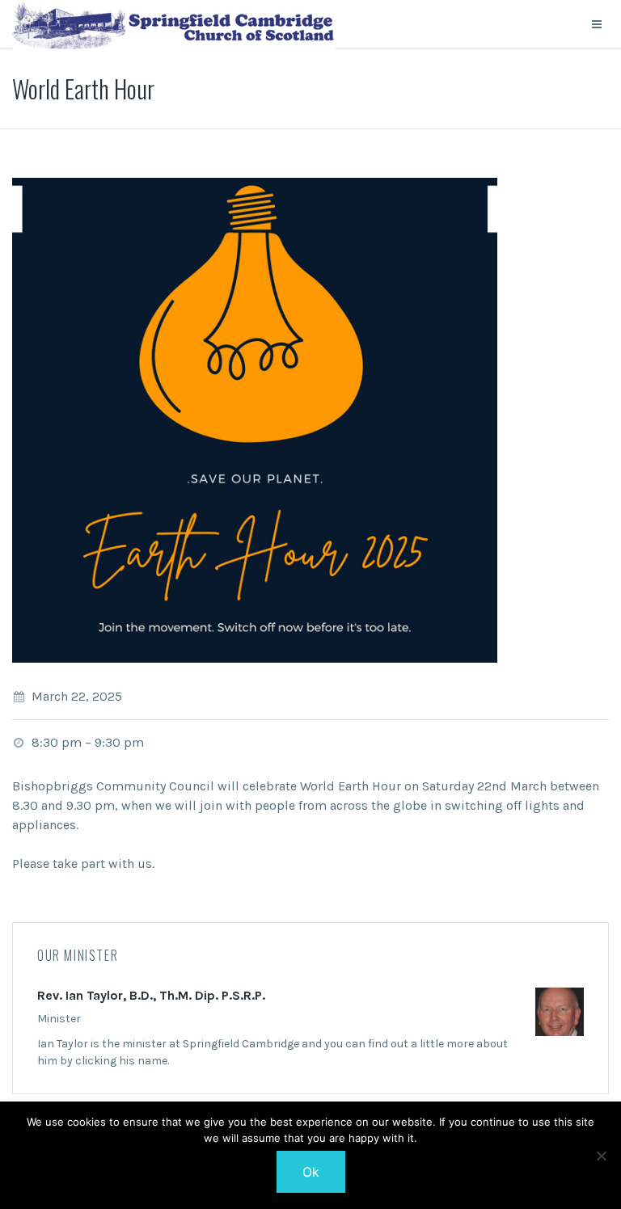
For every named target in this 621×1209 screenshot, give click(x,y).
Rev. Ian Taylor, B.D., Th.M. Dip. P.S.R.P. (151, 995)
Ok (310, 1172)
